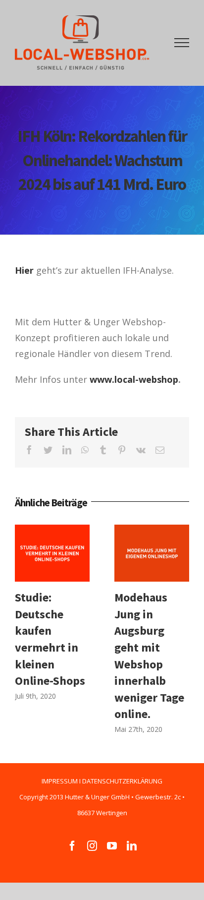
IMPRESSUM (60, 781)
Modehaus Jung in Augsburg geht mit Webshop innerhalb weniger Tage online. (152, 553)
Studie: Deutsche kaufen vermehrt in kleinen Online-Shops (52, 553)
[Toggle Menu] (182, 42)
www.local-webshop (134, 379)
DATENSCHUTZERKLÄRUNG (122, 781)
